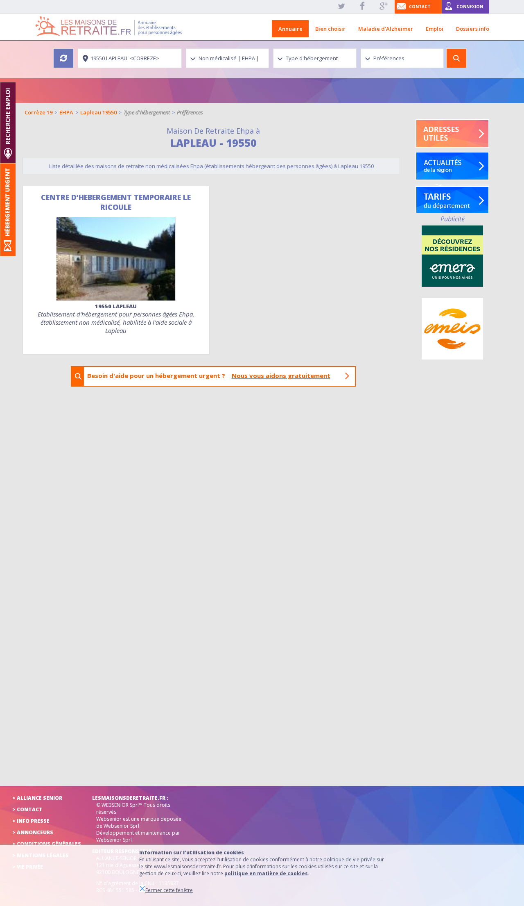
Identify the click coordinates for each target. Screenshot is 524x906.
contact (419, 6)
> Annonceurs (32, 832)
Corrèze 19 (38, 112)
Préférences (190, 112)
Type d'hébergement (147, 112)
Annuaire (290, 28)
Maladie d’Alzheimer (385, 28)
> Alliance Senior (37, 797)
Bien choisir (330, 28)
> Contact (27, 809)
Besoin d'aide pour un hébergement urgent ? (208, 375)
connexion (469, 6)
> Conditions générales (46, 843)
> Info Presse (31, 820)
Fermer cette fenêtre (169, 890)
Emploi (434, 28)
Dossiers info (472, 28)
